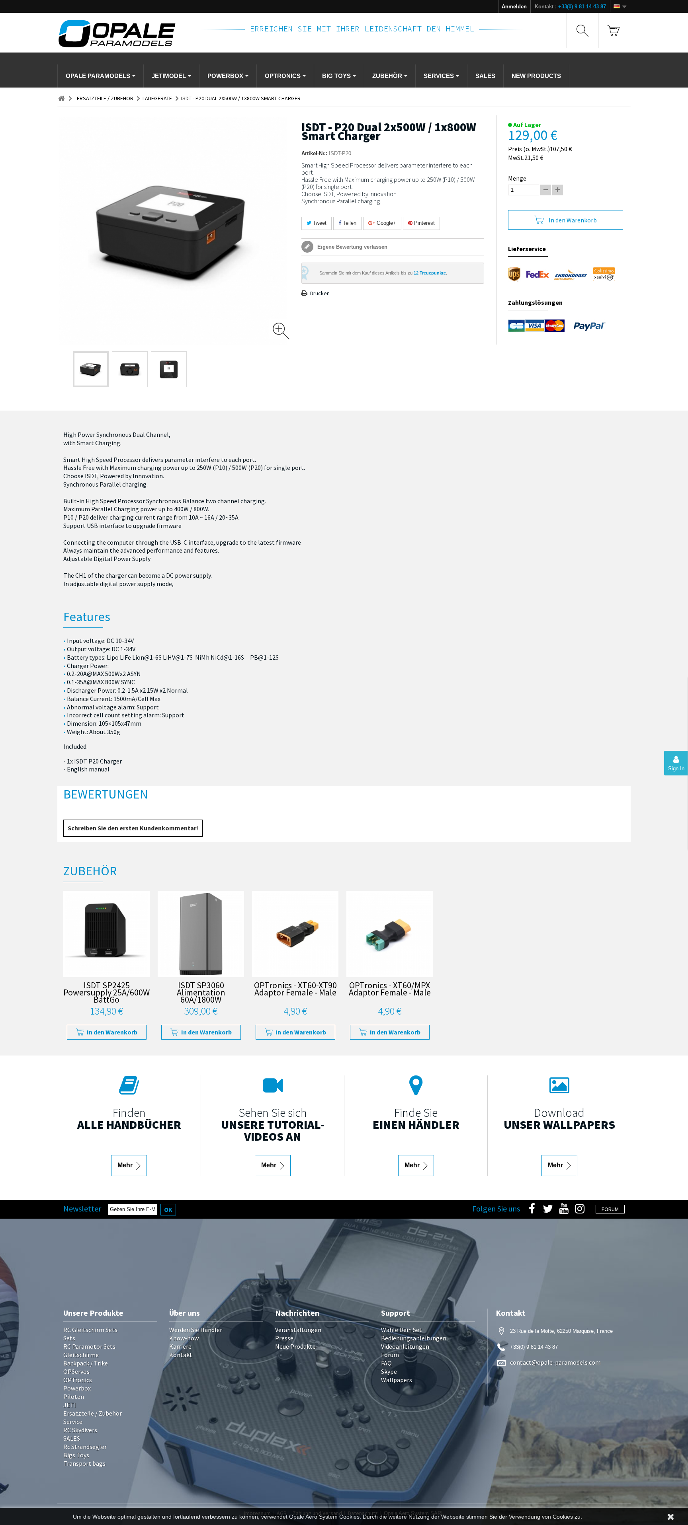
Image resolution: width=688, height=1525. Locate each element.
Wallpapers (396, 1380)
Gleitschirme (81, 1355)
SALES (71, 1438)
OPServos (76, 1371)
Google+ (385, 223)
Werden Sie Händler (195, 1330)
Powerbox (77, 1388)
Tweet (318, 223)
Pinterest (423, 223)
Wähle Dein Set (401, 1330)
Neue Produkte (295, 1346)
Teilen (348, 223)
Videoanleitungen (405, 1346)
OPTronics (77, 1380)
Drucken (320, 293)
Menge (517, 178)
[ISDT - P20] (90, 369)
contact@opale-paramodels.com (555, 1362)
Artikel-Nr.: (314, 153)
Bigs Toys (76, 1455)
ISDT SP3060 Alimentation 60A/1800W (201, 993)
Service (72, 1422)
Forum (390, 1355)
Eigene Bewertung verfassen (351, 247)
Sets (69, 1338)
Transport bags (84, 1463)
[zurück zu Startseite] (61, 98)
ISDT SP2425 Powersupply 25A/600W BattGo (106, 993)
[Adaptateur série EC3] (295, 934)
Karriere (180, 1346)
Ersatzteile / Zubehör (92, 1413)
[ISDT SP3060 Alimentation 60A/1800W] (201, 934)
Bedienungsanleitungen (413, 1338)
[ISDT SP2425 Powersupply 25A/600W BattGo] (106, 934)
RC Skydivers (80, 1430)
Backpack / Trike (85, 1363)
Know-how (184, 1338)
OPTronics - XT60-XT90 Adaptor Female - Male (295, 990)
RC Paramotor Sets (89, 1346)
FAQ (386, 1363)
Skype (389, 1371)
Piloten (73, 1396)
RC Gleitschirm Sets (90, 1330)
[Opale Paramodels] (124, 34)
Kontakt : (570, 7)
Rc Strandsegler (85, 1447)
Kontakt (180, 1355)
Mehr (125, 1165)
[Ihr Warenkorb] (613, 30)
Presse (284, 1338)
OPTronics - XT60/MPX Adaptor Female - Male (390, 990)
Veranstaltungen (298, 1330)
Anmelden (514, 7)
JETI (69, 1405)
